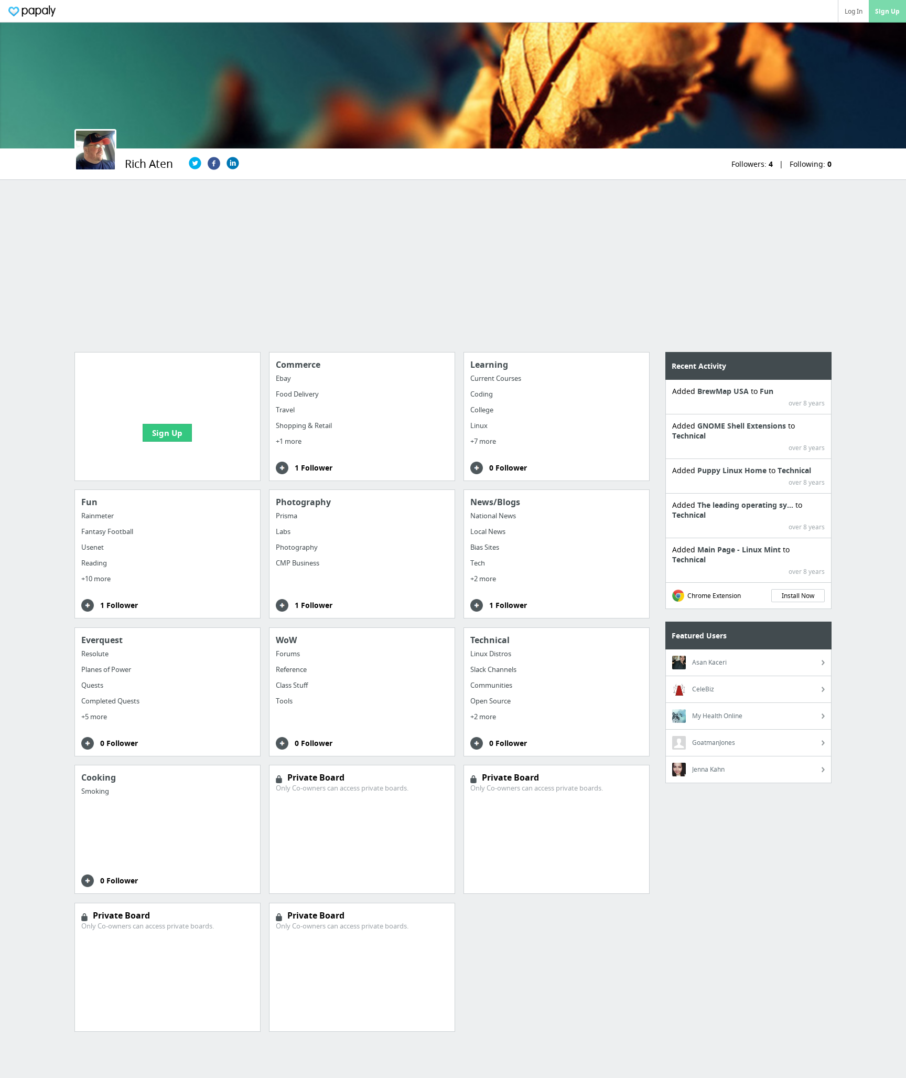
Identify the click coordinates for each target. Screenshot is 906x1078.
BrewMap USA (724, 391)
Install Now (798, 595)
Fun (766, 391)
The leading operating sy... (746, 505)
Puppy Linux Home (733, 470)
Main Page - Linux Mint (740, 549)
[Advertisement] (453, 266)
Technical (689, 436)
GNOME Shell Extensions (742, 426)
